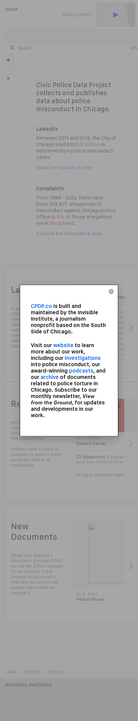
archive (50, 377)
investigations (83, 357)
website (63, 345)
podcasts (81, 370)
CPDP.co (41, 306)
